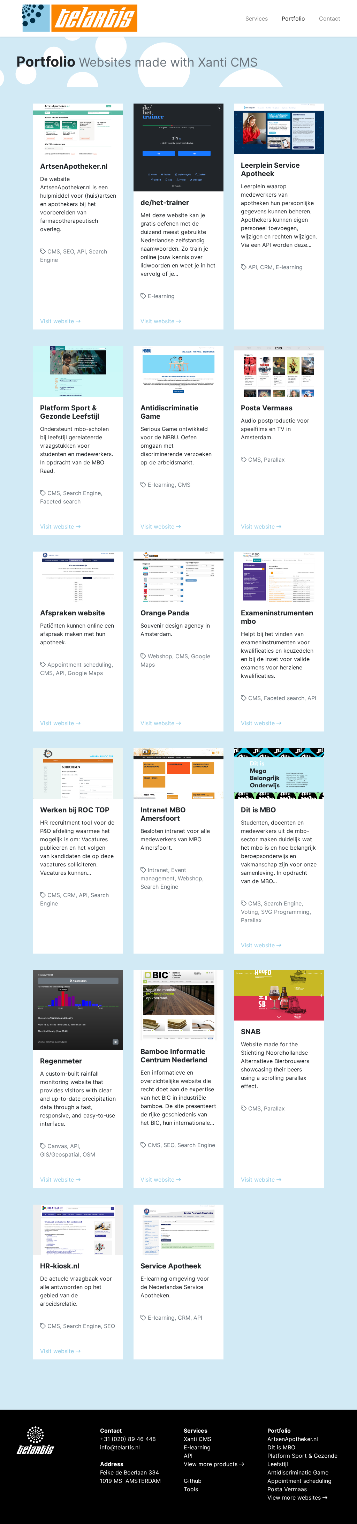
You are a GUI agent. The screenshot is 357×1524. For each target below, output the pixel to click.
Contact (329, 18)
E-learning (197, 1447)
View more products (211, 1464)
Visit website (58, 321)
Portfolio (293, 18)
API (188, 1455)
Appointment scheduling (299, 1480)
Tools (191, 1489)
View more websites (294, 1497)
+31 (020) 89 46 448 (128, 1438)
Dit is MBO (281, 1447)
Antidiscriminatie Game (297, 1472)
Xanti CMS (197, 1438)
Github (193, 1480)
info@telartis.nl (120, 1447)
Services (256, 18)
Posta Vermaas (287, 1489)
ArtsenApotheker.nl (292, 1438)
